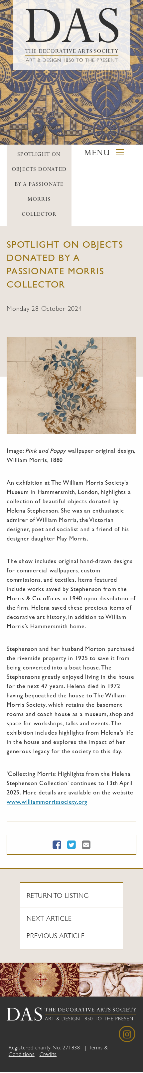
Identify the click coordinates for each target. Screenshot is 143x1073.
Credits (48, 1055)
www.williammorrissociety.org (47, 803)
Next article (49, 919)
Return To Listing (58, 896)
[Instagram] (127, 1034)
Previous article (56, 936)
